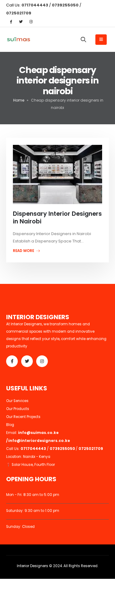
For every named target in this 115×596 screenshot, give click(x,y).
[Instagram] (31, 21)
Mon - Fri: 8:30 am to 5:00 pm (32, 494)
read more (24, 250)
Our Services (17, 400)
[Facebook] (10, 21)
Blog (10, 424)
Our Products (17, 408)
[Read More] (57, 174)
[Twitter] (21, 21)
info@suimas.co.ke (38, 432)
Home (18, 100)
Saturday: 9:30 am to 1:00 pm (32, 510)
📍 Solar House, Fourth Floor (30, 464)
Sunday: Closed (20, 526)
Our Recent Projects (23, 416)
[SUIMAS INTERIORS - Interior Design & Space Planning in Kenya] (18, 40)
